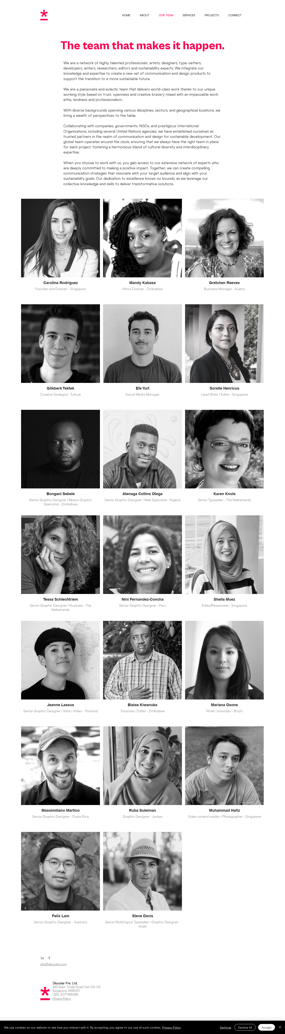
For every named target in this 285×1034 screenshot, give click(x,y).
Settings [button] (225, 1027)
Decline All (245, 1027)
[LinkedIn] (42, 958)
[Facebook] (49, 958)
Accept (266, 1027)
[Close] (279, 1027)
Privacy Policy (171, 1027)
